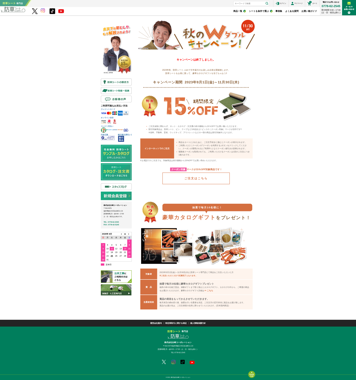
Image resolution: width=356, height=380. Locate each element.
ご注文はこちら (196, 178)
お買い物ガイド (309, 11)
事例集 (278, 11)
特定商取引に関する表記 (176, 323)
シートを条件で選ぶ (259, 11)
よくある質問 (292, 11)
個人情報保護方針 (198, 323)
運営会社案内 (156, 323)
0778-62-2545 (331, 6)
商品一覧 (237, 11)
